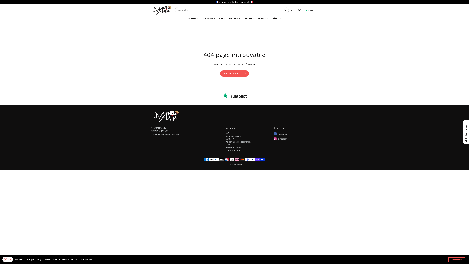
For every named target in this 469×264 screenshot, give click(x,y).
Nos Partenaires (233, 150)
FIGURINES (208, 18)
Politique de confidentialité (238, 141)
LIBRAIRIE (248, 18)
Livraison (229, 138)
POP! (221, 18)
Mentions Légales (233, 135)
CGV (227, 133)
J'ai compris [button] (457, 260)
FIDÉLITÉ (275, 18)
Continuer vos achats (233, 73)
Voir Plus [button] (88, 259)
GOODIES (262, 18)
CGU (227, 144)
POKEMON (233, 18)
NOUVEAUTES (194, 18)
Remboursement (233, 147)
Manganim (238, 164)
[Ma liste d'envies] (296, 9)
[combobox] (228, 10)
